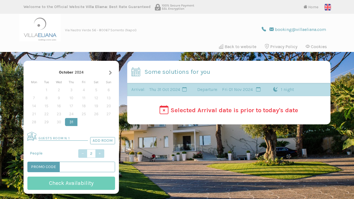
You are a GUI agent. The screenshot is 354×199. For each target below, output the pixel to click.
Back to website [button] (239, 46)
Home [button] (312, 7)
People (36, 153)
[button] (328, 6)
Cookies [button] (318, 46)
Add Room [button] (103, 140)
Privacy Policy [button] (283, 46)
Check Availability (71, 183)
